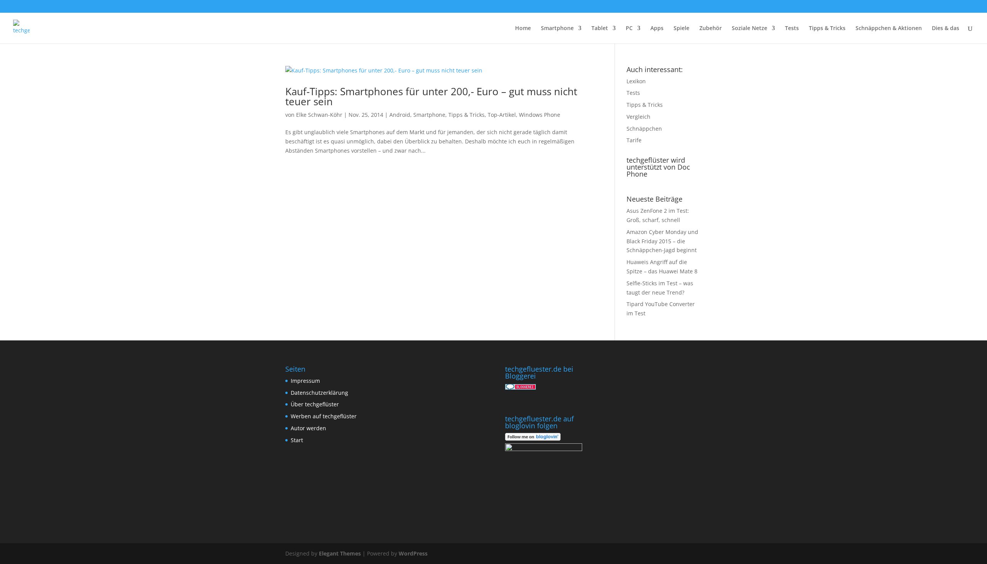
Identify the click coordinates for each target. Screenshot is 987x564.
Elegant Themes (340, 553)
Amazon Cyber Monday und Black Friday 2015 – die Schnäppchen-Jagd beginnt (662, 241)
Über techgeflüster (315, 404)
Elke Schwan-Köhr (319, 114)
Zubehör (710, 28)
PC (629, 28)
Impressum (305, 380)
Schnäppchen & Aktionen (889, 28)
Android (399, 114)
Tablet (599, 28)
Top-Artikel (502, 114)
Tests (792, 28)
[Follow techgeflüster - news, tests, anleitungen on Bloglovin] (533, 438)
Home (523, 28)
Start (297, 440)
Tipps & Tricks (827, 28)
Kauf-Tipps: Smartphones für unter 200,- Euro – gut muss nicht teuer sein (431, 96)
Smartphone (557, 28)
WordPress (413, 553)
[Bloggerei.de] (520, 387)
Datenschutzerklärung (319, 392)
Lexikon (636, 81)
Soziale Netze (749, 28)
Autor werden (308, 428)
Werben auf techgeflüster (324, 416)
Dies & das (945, 28)
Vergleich (638, 116)
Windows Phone (539, 114)
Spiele (681, 28)
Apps (657, 28)
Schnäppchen (644, 128)
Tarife (634, 140)
